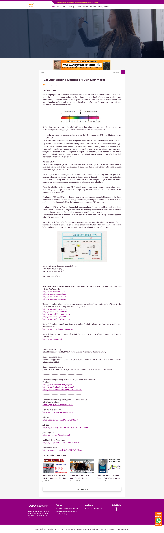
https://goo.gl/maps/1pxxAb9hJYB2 (58, 405)
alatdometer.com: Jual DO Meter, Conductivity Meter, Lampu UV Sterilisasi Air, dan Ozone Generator (81, 529)
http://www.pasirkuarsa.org (54, 299)
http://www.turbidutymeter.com (56, 314)
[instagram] (114, 2)
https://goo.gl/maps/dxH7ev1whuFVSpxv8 (60, 420)
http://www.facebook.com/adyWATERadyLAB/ (62, 390)
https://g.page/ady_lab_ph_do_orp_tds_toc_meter (65, 427)
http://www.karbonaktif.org (54, 294)
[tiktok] (127, 509)
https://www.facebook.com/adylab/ (57, 385)
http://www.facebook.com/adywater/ (58, 387)
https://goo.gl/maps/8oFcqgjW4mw (58, 412)
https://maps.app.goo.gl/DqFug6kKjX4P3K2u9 (62, 450)
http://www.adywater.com (54, 291)
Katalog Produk (103, 7)
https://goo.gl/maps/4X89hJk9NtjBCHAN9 (61, 442)
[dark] (134, 6)
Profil (59, 7)
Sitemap (71, 7)
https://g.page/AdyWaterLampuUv (57, 435)
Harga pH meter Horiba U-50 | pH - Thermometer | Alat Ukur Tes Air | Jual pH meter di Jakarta (55, 477)
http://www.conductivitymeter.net (57, 319)
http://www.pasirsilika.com (54, 296)
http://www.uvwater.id (52, 339)
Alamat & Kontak (82, 7)
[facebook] (109, 2)
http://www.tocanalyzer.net (54, 317)
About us (93, 7)
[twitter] (111, 2)
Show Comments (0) (82, 489)
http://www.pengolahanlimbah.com (58, 329)
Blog (64, 7)
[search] (131, 7)
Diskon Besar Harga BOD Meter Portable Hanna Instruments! (79, 477)
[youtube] (116, 2)
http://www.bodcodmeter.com (55, 311)
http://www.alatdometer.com (55, 309)
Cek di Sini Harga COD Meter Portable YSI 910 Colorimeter (108, 476)
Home (53, 7)
